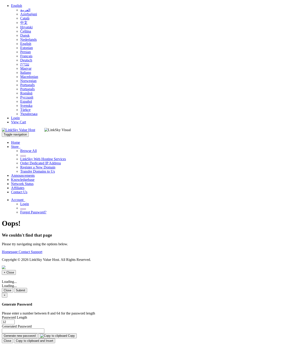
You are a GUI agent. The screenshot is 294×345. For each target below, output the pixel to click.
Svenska (26, 106)
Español (26, 101)
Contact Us (19, 192)
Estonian (26, 48)
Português (27, 85)
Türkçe (25, 110)
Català (24, 18)
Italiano (25, 73)
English (16, 6)
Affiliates (17, 188)
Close (7, 290)
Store (15, 147)
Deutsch (26, 60)
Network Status (22, 184)
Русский (26, 97)
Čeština (25, 31)
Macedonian (29, 77)
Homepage (10, 252)
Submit (20, 290)
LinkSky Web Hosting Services (43, 159)
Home (15, 142)
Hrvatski (26, 27)
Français (26, 56)
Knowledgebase (22, 180)
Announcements (23, 175)
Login (15, 118)
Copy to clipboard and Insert (34, 340)
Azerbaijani (28, 14)
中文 (24, 23)
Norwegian (28, 81)
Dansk (25, 35)
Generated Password (17, 326)
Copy (71, 335)
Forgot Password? (33, 212)
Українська (28, 114)
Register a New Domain (37, 167)
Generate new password (20, 335)
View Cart (18, 122)
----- (23, 155)
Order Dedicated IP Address (40, 163)
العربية (25, 10)
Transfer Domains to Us (37, 171)
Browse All (28, 151)
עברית (24, 64)
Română (26, 93)
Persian (25, 52)
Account (18, 200)
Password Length (14, 317)
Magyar (25, 68)
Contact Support (30, 252)
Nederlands (28, 39)
